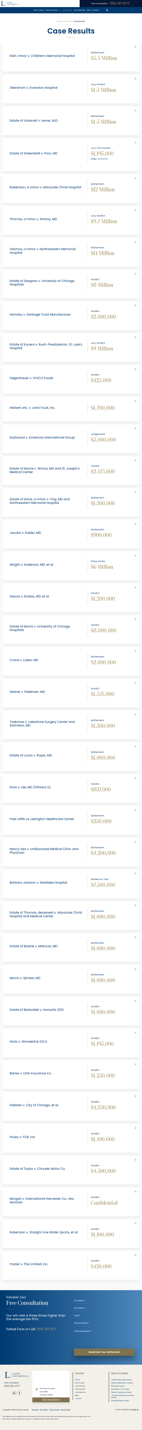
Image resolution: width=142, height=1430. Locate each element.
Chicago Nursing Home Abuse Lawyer (122, 1396)
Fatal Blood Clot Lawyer (120, 1389)
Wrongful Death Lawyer (120, 1400)
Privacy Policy (65, 1410)
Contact (95, 10)
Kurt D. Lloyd (39, 10)
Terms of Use (54, 1410)
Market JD (135, 1410)
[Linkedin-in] (14, 1393)
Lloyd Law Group (64, 21)
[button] (107, 10)
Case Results (67, 10)
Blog (89, 10)
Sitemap (35, 1410)
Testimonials (80, 1389)
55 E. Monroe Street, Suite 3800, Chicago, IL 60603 (47, 1391)
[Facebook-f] (19, 1393)
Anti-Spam (44, 1410)
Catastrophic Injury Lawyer (121, 1380)
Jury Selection (79, 10)
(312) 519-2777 (119, 3)
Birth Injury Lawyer (118, 1386)
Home (77, 1380)
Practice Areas (51, 10)
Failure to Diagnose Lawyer (121, 1392)
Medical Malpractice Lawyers (122, 1383)
